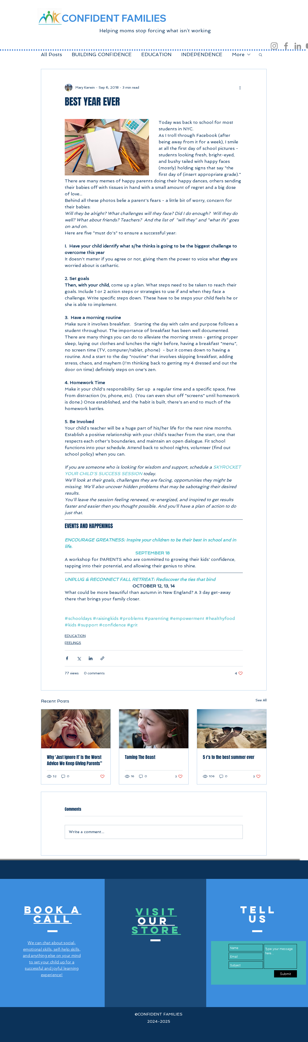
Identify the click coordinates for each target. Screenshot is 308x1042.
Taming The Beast (140, 757)
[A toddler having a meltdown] (75, 728)
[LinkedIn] (297, 46)
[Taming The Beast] (153, 728)
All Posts (51, 54)
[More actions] (240, 87)
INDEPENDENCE (201, 54)
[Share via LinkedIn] (90, 658)
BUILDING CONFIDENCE (102, 54)
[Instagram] (274, 46)
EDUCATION (156, 54)
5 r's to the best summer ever (228, 757)
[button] (260, 54)
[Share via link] (102, 658)
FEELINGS (73, 643)
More (238, 54)
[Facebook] (286, 46)
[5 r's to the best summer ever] (231, 728)
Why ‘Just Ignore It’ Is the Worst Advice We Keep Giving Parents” (74, 760)
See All (261, 700)
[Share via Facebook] (67, 658)
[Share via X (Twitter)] (79, 658)
